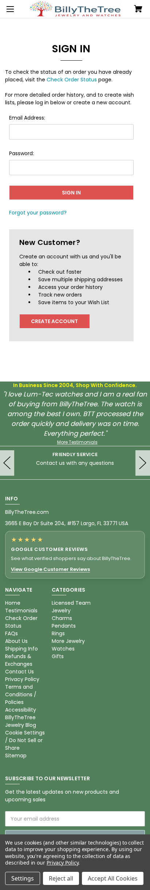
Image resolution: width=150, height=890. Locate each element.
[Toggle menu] (9, 9)
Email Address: (27, 117)
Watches (63, 648)
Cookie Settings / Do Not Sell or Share (25, 740)
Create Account (54, 321)
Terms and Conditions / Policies (20, 694)
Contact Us (19, 671)
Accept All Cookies (113, 878)
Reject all (61, 878)
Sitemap (16, 755)
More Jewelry (68, 641)
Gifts (58, 656)
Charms (62, 618)
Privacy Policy (22, 679)
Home (12, 603)
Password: (21, 153)
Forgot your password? (38, 212)
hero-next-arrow (142, 463)
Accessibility (20, 709)
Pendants (64, 625)
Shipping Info (21, 648)
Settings (22, 878)
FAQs (11, 633)
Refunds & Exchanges (18, 660)
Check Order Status (72, 79)
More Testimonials (77, 442)
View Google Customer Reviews (50, 569)
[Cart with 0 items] (138, 9)
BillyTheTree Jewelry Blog (20, 721)
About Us (16, 641)
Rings (58, 633)
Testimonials (21, 610)
